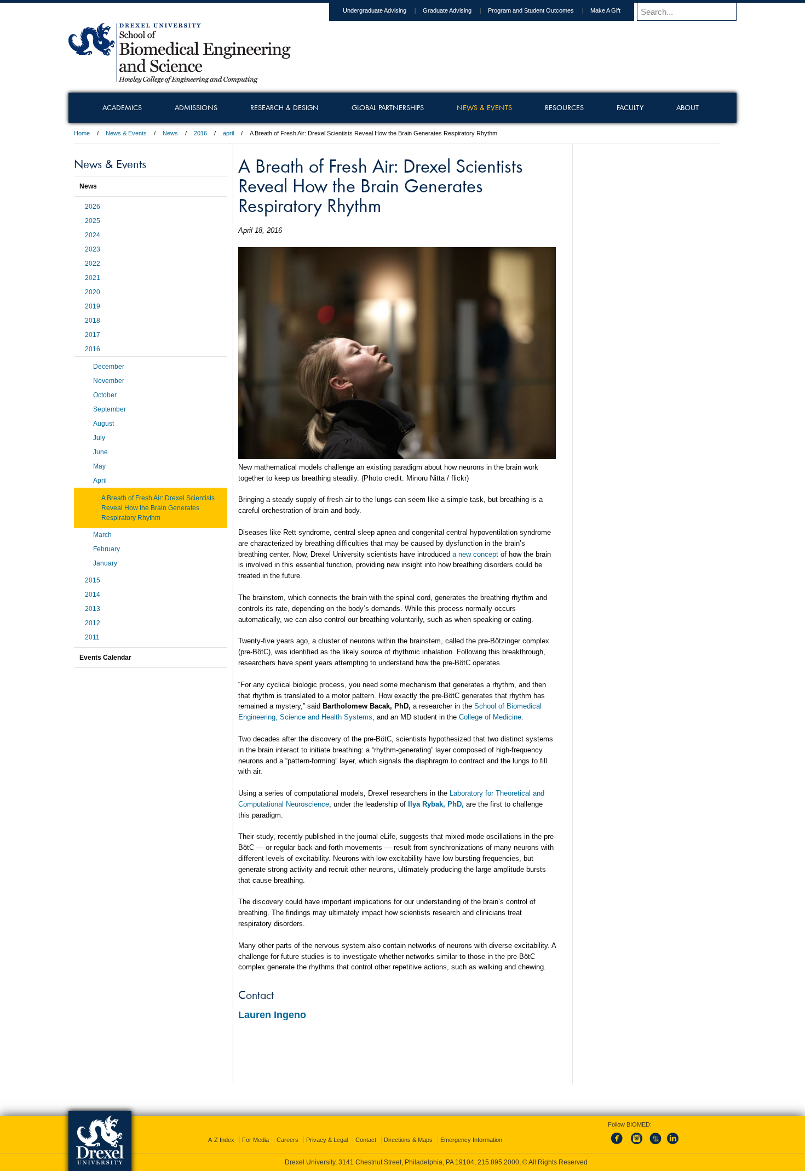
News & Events (126, 133)
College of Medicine (490, 717)
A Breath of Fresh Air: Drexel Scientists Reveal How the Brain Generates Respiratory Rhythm (158, 508)
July (99, 438)
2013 (92, 609)
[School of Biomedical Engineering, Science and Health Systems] (179, 79)
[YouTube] (655, 1144)
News (170, 133)
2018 (92, 320)
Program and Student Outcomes (531, 10)
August (103, 423)
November (108, 381)
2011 (92, 637)
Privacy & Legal (327, 1139)
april (228, 133)
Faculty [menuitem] (630, 107)
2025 (92, 221)
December (108, 366)
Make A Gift (605, 10)
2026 (92, 206)
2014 (92, 594)
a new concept (475, 554)
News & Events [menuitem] (484, 107)
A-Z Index (221, 1139)
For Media (255, 1139)
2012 (92, 623)
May (99, 466)
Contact (365, 1139)
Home (82, 133)
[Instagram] (637, 1144)
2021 (92, 278)
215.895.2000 (498, 1162)
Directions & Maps (408, 1139)
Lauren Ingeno (272, 1014)
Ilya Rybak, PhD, (436, 804)
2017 (92, 335)
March (102, 535)
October (105, 395)
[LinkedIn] (673, 1144)
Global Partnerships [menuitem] (388, 107)
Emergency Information (471, 1139)
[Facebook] (619, 1144)
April (100, 480)
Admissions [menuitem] (196, 107)
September (109, 409)
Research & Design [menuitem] (284, 107)
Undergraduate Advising (374, 10)
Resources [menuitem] (564, 107)
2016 (200, 133)
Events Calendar (105, 657)
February (106, 549)
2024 (92, 235)
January (105, 563)
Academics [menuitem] (122, 107)
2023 (92, 249)
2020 (92, 292)
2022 (92, 263)
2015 (92, 580)
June (100, 452)
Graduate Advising (447, 10)
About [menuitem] (687, 107)
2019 (92, 306)
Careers (287, 1139)
